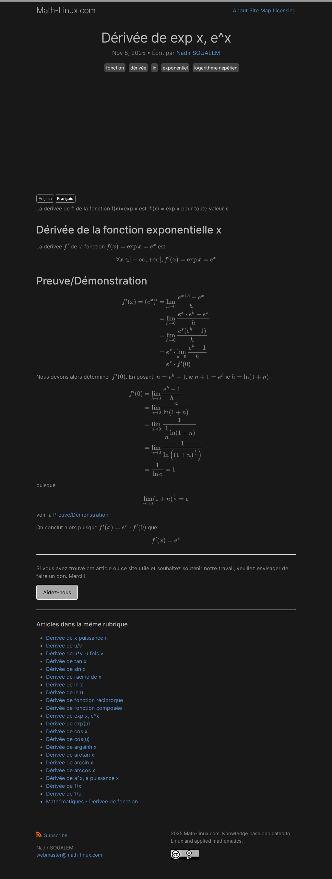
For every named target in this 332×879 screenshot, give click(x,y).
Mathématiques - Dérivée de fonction (92, 801)
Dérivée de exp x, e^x (72, 715)
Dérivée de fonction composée (84, 708)
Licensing (284, 10)
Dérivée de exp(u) (68, 723)
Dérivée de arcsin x (69, 762)
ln (154, 67)
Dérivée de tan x (66, 661)
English (45, 198)
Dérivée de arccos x (70, 770)
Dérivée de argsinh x (71, 747)
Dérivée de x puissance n (77, 637)
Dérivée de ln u (64, 692)
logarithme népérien (215, 67)
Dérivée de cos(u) (68, 739)
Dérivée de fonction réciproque (84, 700)
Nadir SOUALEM (198, 52)
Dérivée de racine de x (73, 676)
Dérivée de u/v (64, 645)
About (240, 10)
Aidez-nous (57, 592)
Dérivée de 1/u (63, 793)
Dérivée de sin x (66, 669)
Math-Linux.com (65, 10)
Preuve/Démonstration (80, 514)
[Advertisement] (166, 139)
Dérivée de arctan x (70, 754)
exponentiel (175, 67)
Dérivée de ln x (64, 684)
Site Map (260, 10)
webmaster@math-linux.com (69, 855)
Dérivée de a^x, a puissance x (82, 778)
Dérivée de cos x (67, 731)
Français (65, 198)
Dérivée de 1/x (63, 786)
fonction (115, 67)
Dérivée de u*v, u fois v (74, 653)
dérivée (138, 67)
